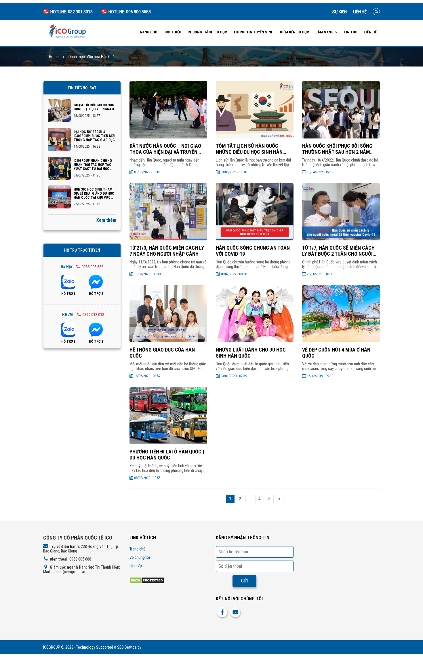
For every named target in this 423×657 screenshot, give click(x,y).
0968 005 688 (92, 267)
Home (54, 57)
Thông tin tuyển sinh (253, 32)
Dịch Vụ (135, 565)
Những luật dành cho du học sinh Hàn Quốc (251, 353)
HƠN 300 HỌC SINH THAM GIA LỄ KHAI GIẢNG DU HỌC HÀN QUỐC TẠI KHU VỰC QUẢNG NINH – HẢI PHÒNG (94, 193)
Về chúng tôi (139, 557)
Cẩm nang (324, 32)
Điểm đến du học (294, 32)
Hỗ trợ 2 (96, 294)
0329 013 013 (93, 314)
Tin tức (350, 32)
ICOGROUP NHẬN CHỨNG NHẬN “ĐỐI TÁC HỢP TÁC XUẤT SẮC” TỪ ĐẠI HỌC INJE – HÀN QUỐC (93, 165)
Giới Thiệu (172, 32)
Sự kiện (339, 12)
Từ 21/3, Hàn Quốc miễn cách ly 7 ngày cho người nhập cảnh (166, 251)
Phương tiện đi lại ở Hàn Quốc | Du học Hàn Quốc (166, 455)
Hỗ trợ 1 (68, 294)
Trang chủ (147, 32)
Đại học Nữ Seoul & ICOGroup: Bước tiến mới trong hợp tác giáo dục (94, 136)
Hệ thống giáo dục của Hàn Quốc (162, 353)
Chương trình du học (207, 32)
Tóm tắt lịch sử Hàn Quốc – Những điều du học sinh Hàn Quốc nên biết (249, 149)
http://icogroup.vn (156, 647)
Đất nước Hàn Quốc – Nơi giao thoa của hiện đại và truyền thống (165, 149)
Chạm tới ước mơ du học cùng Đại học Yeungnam (94, 107)
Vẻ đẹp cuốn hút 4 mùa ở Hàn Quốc (336, 353)
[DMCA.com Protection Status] (146, 580)
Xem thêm (106, 220)
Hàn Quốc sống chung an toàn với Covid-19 (253, 251)
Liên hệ (360, 12)
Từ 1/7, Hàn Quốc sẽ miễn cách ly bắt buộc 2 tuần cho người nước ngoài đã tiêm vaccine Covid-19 (338, 251)
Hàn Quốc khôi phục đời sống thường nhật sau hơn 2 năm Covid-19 (337, 149)
